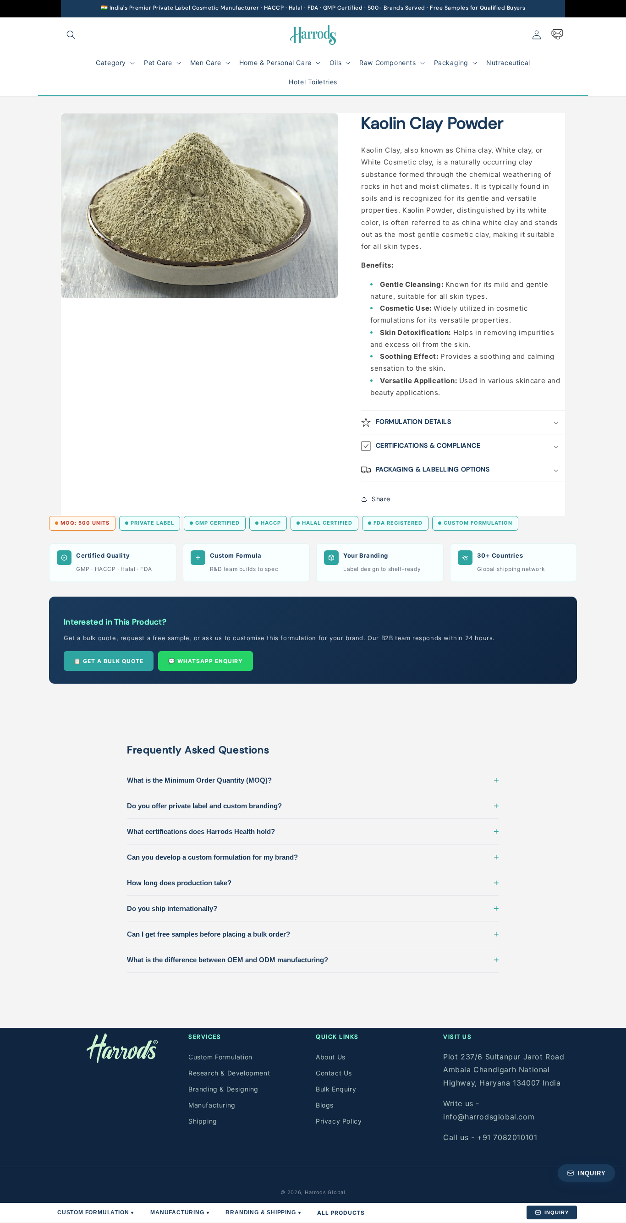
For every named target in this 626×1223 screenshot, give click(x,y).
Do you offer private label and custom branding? (313, 806)
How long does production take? (313, 882)
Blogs (325, 1105)
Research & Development (229, 1073)
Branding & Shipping (263, 1212)
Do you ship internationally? (313, 908)
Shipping (202, 1121)
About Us (331, 1057)
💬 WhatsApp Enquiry (205, 661)
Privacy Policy (339, 1121)
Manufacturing (212, 1105)
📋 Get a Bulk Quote (108, 661)
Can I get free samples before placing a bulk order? (313, 934)
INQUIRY (556, 1212)
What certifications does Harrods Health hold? (313, 831)
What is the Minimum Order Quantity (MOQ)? (313, 780)
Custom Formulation (220, 1057)
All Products (341, 1212)
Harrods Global (325, 1192)
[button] (71, 35)
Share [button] (381, 499)
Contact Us (334, 1073)
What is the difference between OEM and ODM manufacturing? (313, 959)
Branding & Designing (223, 1089)
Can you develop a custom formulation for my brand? (313, 857)
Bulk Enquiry (336, 1089)
